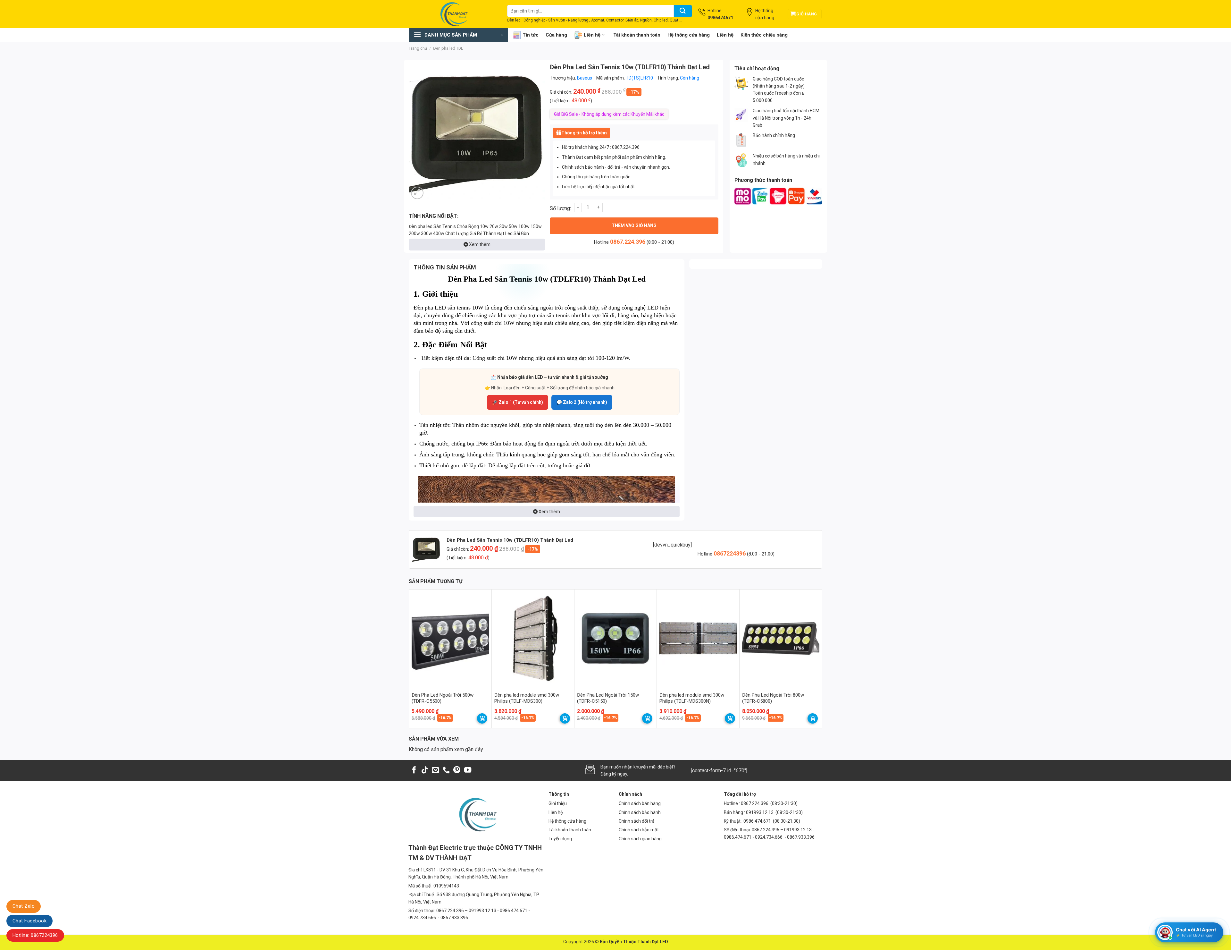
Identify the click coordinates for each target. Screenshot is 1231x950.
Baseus (584, 78)
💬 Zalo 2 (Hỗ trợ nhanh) (582, 402)
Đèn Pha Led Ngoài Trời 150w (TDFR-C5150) (608, 698)
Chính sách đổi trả (637, 821)
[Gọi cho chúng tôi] (446, 771)
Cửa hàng (556, 35)
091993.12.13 (760, 812)
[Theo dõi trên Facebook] (414, 771)
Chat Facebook (29, 921)
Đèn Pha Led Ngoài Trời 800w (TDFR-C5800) (773, 698)
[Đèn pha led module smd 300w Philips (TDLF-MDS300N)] (698, 638)
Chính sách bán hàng (640, 803)
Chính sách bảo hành (640, 812)
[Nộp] (683, 11)
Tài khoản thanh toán (636, 35)
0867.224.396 (627, 241)
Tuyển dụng (560, 838)
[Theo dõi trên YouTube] (467, 771)
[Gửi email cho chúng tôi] (435, 771)
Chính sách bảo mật (639, 829)
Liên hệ (592, 35)
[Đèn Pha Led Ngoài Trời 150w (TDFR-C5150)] (615, 638)
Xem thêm (479, 244)
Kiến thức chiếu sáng (764, 35)
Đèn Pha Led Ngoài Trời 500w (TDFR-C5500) (442, 698)
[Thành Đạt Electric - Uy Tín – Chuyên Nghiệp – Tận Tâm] (453, 14)
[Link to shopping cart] (482, 718)
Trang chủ (418, 48)
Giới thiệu (558, 803)
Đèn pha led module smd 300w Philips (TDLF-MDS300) (526, 698)
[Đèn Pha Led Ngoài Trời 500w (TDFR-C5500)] (450, 638)
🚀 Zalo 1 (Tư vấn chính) (517, 402)
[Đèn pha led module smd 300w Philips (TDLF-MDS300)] (533, 638)
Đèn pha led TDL (448, 48)
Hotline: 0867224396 (35, 935)
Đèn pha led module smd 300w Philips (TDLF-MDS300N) (691, 698)
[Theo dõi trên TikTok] (424, 771)
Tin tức (531, 35)
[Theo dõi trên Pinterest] (456, 771)
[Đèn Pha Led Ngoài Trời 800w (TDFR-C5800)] (780, 638)
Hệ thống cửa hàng (688, 35)
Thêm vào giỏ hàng (634, 225)
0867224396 (730, 553)
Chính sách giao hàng (640, 838)
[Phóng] (417, 193)
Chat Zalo (24, 906)
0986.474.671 (757, 821)
